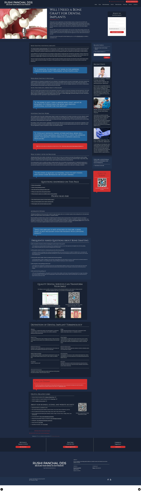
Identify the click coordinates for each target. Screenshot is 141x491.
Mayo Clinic (68, 93)
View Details (40, 422)
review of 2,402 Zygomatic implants (75, 220)
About (100, 4)
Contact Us (135, 4)
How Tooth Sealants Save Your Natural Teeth (101, 111)
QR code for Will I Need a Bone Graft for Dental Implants (39, 433)
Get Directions (23, 446)
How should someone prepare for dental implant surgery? (43, 199)
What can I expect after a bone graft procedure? (41, 191)
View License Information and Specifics (47, 416)
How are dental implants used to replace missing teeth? (42, 201)
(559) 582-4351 (80, 36)
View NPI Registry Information (55, 418)
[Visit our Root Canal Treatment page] (76, 317)
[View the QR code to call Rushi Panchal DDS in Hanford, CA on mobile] (102, 186)
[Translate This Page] (139, 489)
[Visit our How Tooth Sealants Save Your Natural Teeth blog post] (102, 108)
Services (112, 4)
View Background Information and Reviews (44, 420)
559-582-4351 (61, 386)
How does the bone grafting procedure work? (41, 189)
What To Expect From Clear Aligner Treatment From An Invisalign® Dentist (102, 81)
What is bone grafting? (36, 185)
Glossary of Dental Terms (49, 397)
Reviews (130, 4)
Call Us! (132, 1)
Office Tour (125, 4)
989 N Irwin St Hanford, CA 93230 (117, 1)
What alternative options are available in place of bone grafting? (44, 193)
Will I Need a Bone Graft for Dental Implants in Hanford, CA (72, 146)
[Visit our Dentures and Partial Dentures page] (60, 317)
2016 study (49, 122)
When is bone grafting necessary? (38, 187)
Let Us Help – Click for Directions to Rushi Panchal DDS (50, 305)
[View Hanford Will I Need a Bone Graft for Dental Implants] (23, 38)
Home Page (53, 399)
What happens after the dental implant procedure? (41, 203)
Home (96, 4)
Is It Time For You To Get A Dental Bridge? (102, 141)
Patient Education (118, 4)
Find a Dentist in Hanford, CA (100, 51)
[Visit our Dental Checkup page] (44, 317)
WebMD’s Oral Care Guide (40, 401)
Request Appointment (70, 446)
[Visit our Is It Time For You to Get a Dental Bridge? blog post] (102, 138)
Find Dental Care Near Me (99, 165)
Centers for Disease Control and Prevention (40, 48)
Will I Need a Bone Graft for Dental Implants (42, 430)
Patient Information (105, 4)
